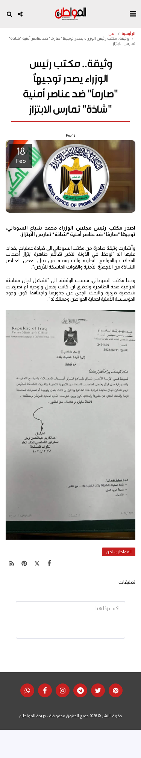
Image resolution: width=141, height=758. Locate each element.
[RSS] (12, 563)
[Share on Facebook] (49, 563)
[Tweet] (37, 563)
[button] (132, 14)
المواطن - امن (119, 551)
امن (111, 33)
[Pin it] (24, 563)
